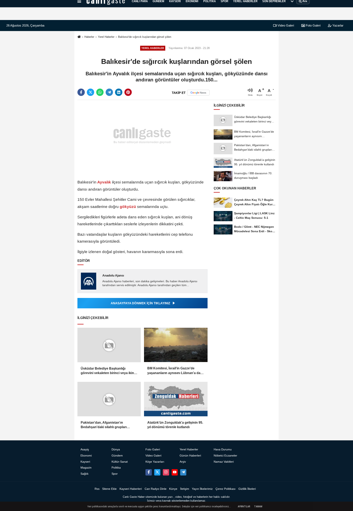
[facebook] (81, 92)
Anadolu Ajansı (113, 275)
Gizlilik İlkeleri (247, 488)
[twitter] (90, 92)
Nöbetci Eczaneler (225, 455)
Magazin (86, 467)
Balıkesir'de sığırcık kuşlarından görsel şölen (144, 36)
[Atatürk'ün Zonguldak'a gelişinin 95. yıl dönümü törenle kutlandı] (175, 399)
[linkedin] (118, 92)
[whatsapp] (100, 92)
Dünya (116, 449)
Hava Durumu (223, 449)
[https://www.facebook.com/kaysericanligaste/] (148, 472)
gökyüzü (128, 206)
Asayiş (84, 449)
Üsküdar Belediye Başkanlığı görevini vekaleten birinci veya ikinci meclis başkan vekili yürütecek (109, 371)
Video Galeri (285, 25)
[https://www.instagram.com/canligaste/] (166, 472)
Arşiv (183, 461)
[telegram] (109, 92)
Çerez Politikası (226, 488)
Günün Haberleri (190, 455)
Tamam (258, 506)
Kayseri (85, 461)
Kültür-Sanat (120, 461)
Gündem (117, 455)
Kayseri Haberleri (131, 488)
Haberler (89, 36)
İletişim (184, 488)
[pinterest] (128, 92)
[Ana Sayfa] (79, 37)
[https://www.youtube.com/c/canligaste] (175, 472)
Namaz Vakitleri (224, 461)
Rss (97, 488)
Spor (115, 473)
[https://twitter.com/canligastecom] (157, 472)
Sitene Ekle (109, 488)
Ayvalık (104, 182)
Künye (173, 488)
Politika (116, 467)
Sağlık (84, 473)
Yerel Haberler (106, 36)
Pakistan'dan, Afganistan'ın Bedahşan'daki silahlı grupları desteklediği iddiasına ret (104, 425)
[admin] (183, 472)
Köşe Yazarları (154, 461)
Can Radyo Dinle (155, 488)
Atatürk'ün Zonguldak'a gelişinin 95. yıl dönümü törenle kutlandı (175, 425)
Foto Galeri (313, 25)
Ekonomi (86, 455)
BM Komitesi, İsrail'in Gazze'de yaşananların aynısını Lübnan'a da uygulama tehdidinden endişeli (173, 371)
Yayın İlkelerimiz (202, 488)
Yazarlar (337, 25)
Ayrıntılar (244, 506)
